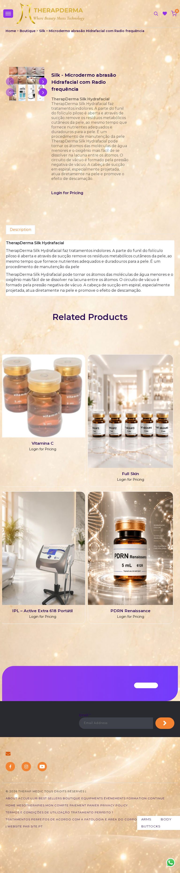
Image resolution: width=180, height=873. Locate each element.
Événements (115, 798)
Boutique (27, 31)
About (11, 798)
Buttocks (151, 826)
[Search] (155, 13)
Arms (146, 819)
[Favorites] (164, 13)
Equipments (92, 798)
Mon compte (57, 805)
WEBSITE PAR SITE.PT (25, 826)
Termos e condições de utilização (38, 812)
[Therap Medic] (51, 13)
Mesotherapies (31, 805)
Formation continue (146, 798)
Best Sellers (50, 798)
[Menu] (8, 13)
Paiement (78, 805)
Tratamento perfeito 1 (92, 812)
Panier (93, 805)
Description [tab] (20, 229)
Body (166, 819)
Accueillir (28, 798)
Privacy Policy (114, 805)
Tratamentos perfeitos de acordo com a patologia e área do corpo (71, 819)
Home (11, 31)
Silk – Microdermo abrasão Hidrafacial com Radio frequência (91, 31)
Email (84, 715)
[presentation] (43, 81)
